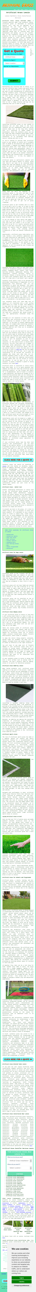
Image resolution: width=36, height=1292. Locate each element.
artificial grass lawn (16, 442)
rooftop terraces (18, 273)
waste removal (19, 1207)
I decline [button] (21, 1281)
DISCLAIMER (31, 9)
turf (3, 712)
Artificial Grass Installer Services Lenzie (18, 1148)
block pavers (26, 1204)
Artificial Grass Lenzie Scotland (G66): (16, 20)
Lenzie (4, 466)
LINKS (18, 9)
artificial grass (8, 23)
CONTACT (26, 9)
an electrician (19, 1210)
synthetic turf (16, 668)
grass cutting (17, 1209)
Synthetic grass (7, 464)
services (27, 825)
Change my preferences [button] (21, 1285)
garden (26, 242)
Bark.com (19, 349)
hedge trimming (7, 1204)
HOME (15, 9)
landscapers (21, 1203)
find (7, 1116)
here (16, 363)
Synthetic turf (18, 1010)
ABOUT (22, 9)
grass (11, 95)
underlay (11, 327)
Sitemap (4, 1273)
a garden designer (14, 1206)
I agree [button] (21, 1278)
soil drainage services (23, 1212)
